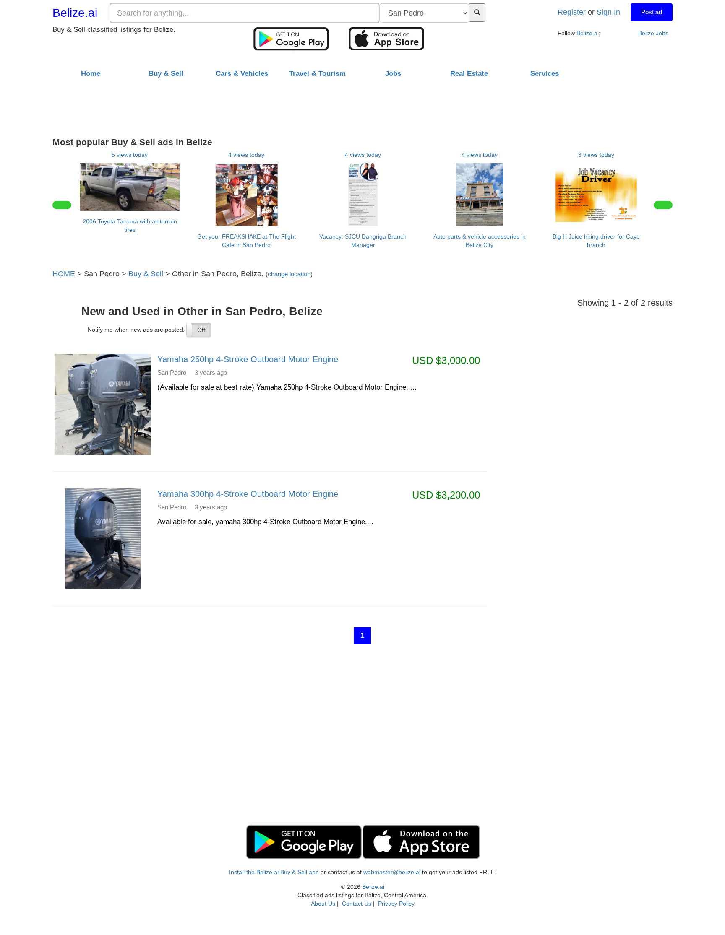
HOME (63, 273)
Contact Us (356, 903)
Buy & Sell (145, 273)
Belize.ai (74, 12)
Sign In (608, 12)
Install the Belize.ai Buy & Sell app (274, 872)
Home (90, 74)
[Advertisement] (362, 104)
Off (201, 330)
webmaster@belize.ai (391, 872)
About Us (323, 903)
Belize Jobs (653, 33)
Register (572, 12)
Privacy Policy (396, 903)
